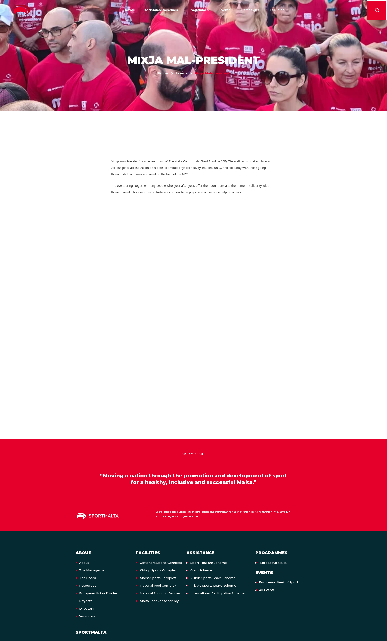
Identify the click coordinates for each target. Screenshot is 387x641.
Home (163, 73)
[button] (377, 10)
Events (181, 73)
